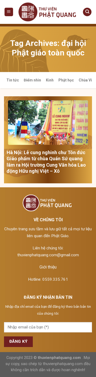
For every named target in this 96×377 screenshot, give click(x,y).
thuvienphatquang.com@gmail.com (48, 255)
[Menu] (9, 12)
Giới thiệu (48, 267)
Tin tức (12, 80)
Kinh (50, 80)
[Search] (87, 12)
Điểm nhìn (32, 80)
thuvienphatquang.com (59, 358)
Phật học (66, 80)
